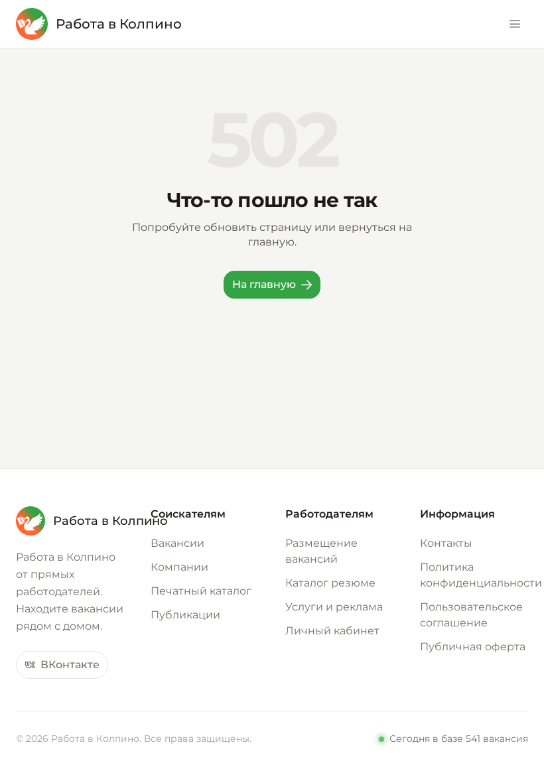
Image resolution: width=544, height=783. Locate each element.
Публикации (185, 614)
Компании (179, 567)
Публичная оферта (472, 646)
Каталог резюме (330, 583)
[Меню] (515, 24)
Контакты (446, 543)
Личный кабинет (332, 630)
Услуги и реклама (334, 607)
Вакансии (177, 543)
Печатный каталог (201, 591)
